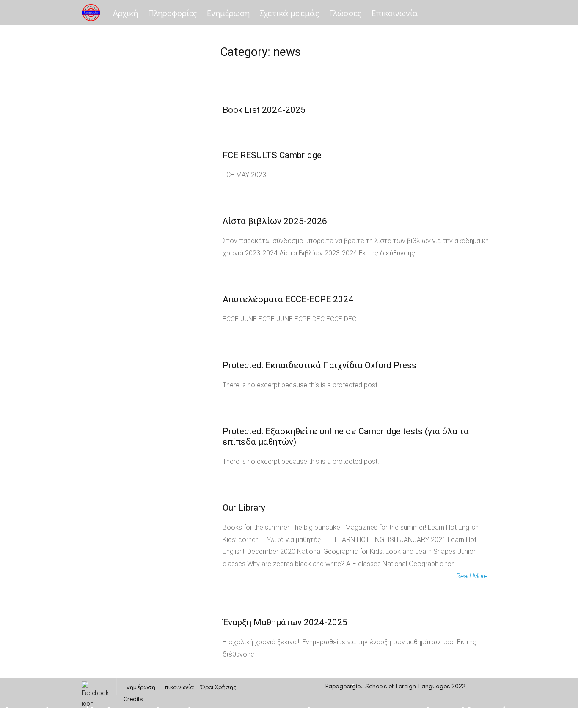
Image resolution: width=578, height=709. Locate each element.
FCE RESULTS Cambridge (272, 155)
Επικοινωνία (395, 12)
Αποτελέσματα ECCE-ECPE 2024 (288, 299)
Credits (133, 698)
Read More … (474, 576)
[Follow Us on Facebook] (95, 686)
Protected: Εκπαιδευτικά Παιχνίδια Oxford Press (319, 365)
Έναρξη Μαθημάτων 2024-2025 (285, 622)
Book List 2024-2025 (264, 110)
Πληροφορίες (172, 12)
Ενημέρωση (228, 12)
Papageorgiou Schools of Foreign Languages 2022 (395, 686)
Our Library (244, 508)
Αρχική (125, 12)
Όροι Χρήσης (219, 686)
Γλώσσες (345, 12)
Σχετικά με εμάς (289, 12)
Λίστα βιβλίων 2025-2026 (275, 221)
